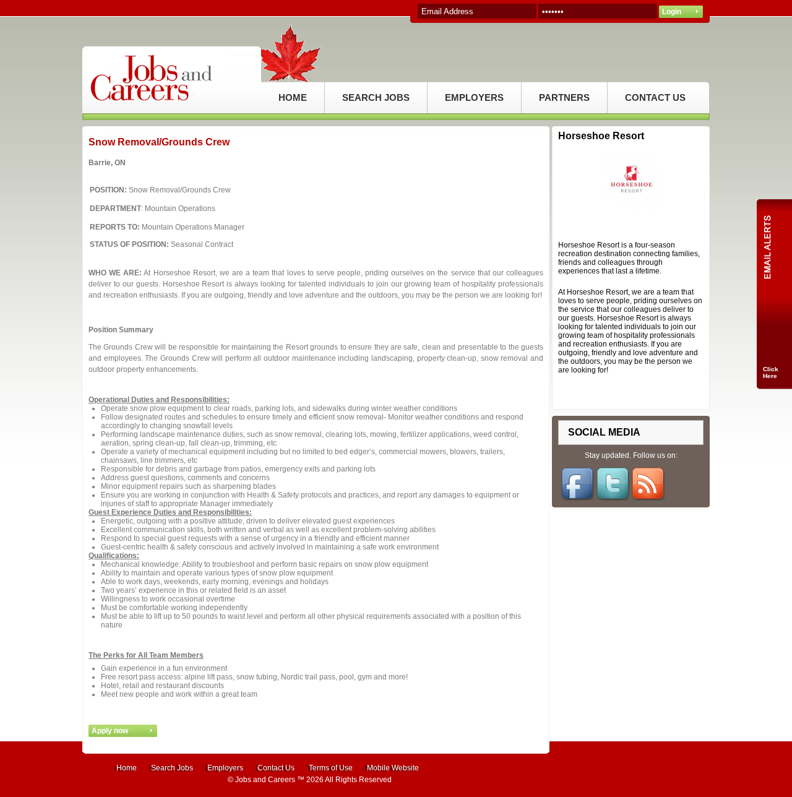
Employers (225, 768)
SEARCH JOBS (376, 97)
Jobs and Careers (265, 779)
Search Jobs (172, 768)
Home (126, 768)
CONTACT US (655, 97)
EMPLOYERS (474, 97)
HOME (292, 97)
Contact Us (276, 768)
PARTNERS (564, 97)
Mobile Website (393, 768)
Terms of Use (331, 768)
